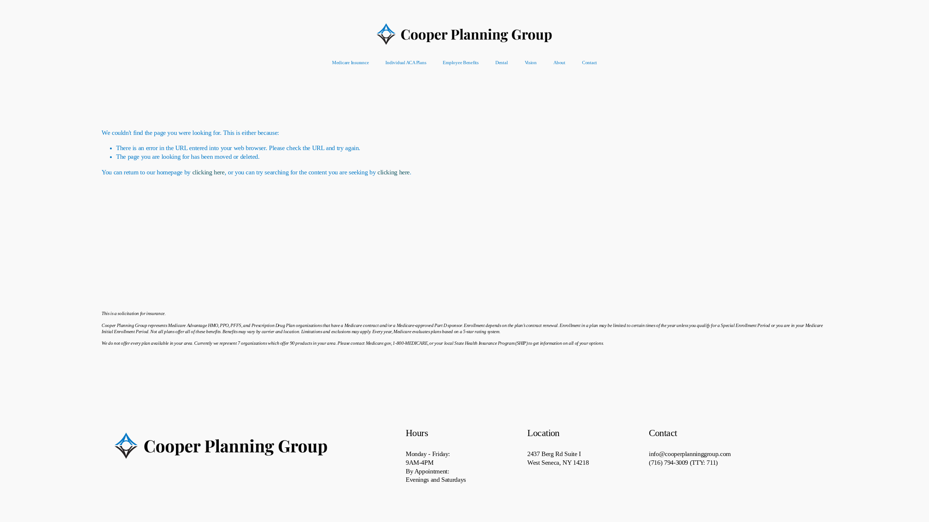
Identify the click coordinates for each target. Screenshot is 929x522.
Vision (531, 62)
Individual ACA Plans (405, 62)
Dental (501, 62)
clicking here (208, 172)
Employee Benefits (461, 62)
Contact (589, 62)
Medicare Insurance (350, 62)
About (559, 62)
